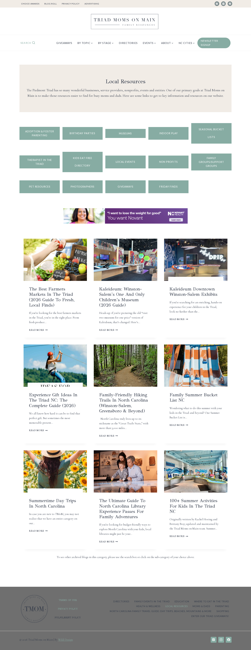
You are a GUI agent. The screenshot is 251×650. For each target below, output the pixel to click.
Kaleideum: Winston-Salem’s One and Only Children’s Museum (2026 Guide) (122, 297)
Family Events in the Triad (152, 601)
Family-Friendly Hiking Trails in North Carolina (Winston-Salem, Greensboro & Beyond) (123, 403)
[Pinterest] (217, 3)
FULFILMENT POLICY (68, 617)
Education (182, 601)
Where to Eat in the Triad (211, 601)
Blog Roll (50, 3)
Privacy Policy (71, 3)
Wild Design (65, 639)
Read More (37, 330)
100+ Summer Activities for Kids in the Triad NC (193, 506)
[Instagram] (223, 3)
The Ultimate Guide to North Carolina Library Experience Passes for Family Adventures (122, 508)
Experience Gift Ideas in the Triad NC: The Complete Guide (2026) (53, 400)
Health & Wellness (148, 606)
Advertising (92, 3)
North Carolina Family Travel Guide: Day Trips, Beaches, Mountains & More (161, 611)
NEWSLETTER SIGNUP (209, 43)
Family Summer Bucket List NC (194, 397)
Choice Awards (30, 3)
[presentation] (55, 260)
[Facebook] (230, 3)
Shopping (223, 611)
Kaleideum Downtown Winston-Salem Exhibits (193, 291)
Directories (128, 42)
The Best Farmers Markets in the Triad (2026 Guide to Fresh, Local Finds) (52, 297)
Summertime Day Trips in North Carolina (52, 503)
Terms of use (68, 600)
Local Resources (176, 606)
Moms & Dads (201, 606)
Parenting (222, 606)
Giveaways (64, 42)
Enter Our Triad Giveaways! (210, 616)
